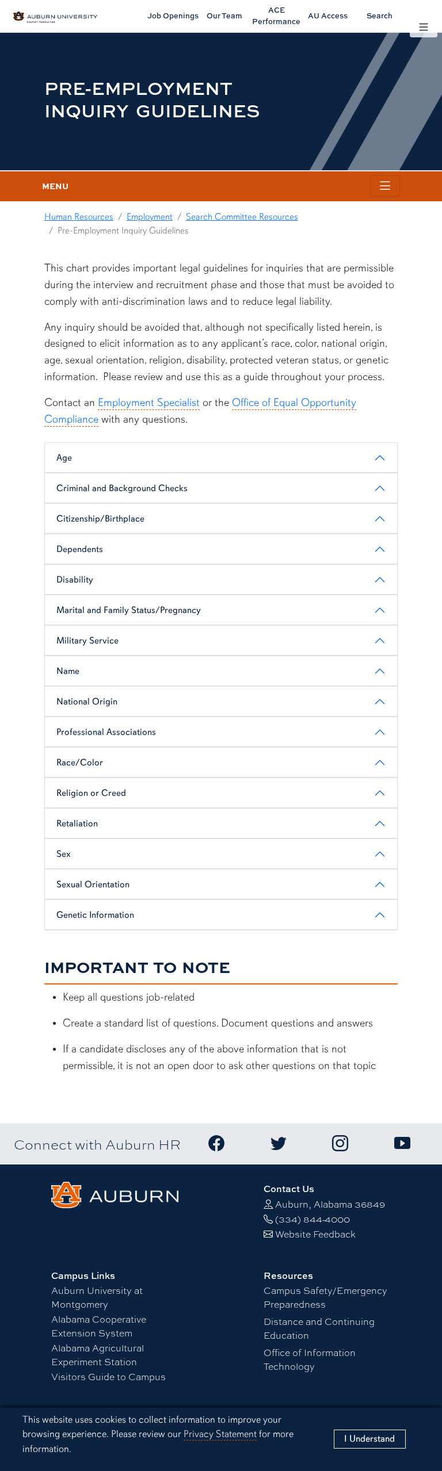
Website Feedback (315, 1233)
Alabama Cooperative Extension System (98, 1325)
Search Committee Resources (242, 217)
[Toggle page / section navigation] (385, 186)
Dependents (79, 549)
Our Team (224, 15)
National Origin (86, 701)
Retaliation (77, 823)
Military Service (87, 640)
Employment (150, 217)
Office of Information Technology (310, 1359)
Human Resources (78, 217)
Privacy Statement (220, 1434)
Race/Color (79, 762)
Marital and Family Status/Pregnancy (128, 610)
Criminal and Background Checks (122, 488)
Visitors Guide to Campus (108, 1376)
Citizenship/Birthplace (100, 518)
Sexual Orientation (92, 884)
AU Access (328, 15)
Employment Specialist (149, 402)
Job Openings (173, 15)
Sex (63, 854)
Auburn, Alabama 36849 (330, 1203)
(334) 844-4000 (312, 1218)
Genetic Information (95, 915)
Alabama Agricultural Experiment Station (97, 1354)
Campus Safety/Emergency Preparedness (325, 1297)
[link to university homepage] (114, 1193)
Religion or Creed (91, 793)
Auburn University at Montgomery (97, 1297)
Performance (276, 15)
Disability (74, 579)
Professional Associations (106, 732)
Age (64, 457)
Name (67, 671)
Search (380, 15)
